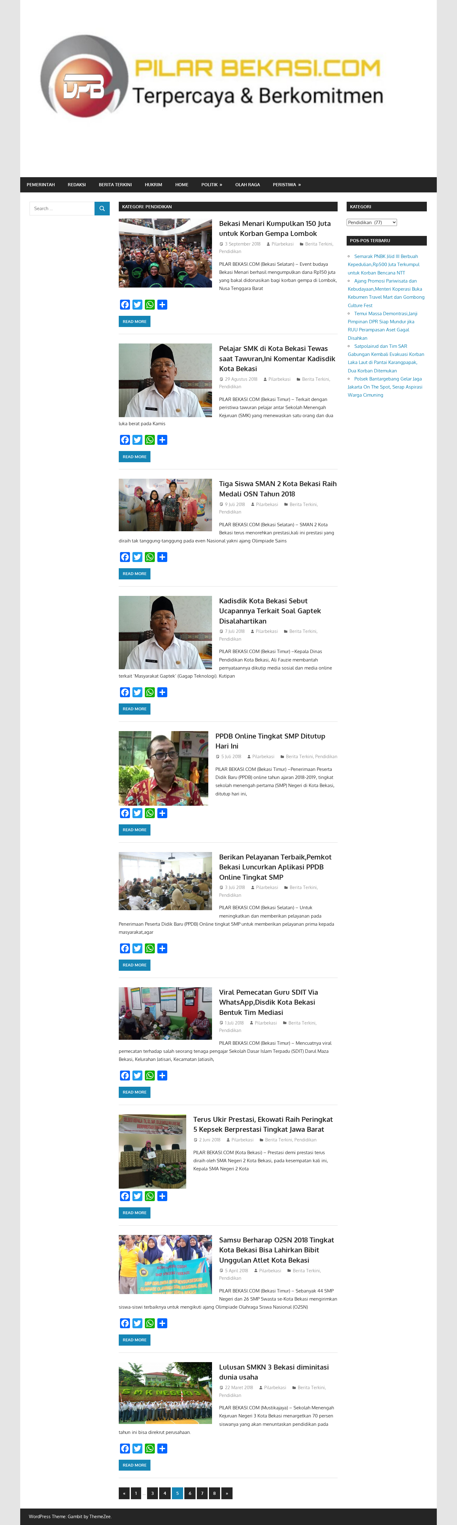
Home (181, 184)
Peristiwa (284, 184)
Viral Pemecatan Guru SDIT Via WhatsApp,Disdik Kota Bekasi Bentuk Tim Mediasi (268, 1002)
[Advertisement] (314, 151)
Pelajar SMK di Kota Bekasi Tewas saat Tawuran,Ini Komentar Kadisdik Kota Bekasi (277, 358)
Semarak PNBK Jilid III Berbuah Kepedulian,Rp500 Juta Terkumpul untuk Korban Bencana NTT (383, 264)
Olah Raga (247, 184)
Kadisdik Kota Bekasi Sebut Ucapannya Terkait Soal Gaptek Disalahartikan (270, 610)
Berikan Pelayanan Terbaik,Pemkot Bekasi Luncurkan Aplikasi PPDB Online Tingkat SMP (275, 866)
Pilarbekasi (283, 243)
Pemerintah (41, 184)
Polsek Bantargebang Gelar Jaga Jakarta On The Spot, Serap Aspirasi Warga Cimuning (385, 387)
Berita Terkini (115, 184)
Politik (209, 184)
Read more (134, 321)
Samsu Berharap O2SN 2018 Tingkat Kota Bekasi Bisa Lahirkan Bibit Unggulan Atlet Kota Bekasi (276, 1249)
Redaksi (77, 184)
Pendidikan (230, 251)
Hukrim (153, 184)
